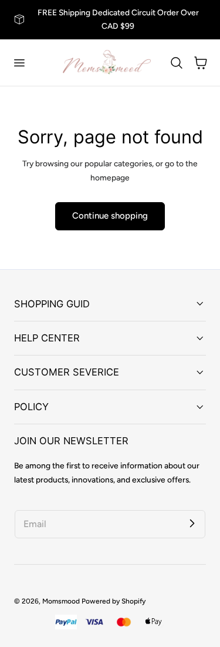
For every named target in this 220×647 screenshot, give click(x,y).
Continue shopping (110, 215)
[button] (18, 62)
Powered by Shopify (113, 601)
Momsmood (61, 601)
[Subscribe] (192, 523)
